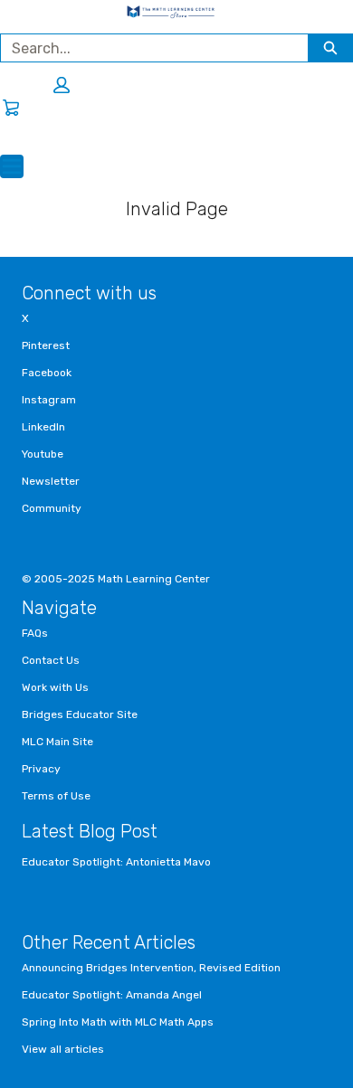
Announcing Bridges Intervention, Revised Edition (151, 967)
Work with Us (55, 687)
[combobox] (147, 47)
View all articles (63, 1049)
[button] (61, 85)
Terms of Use (56, 796)
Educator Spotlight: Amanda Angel (112, 995)
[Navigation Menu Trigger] (12, 166)
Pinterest (46, 345)
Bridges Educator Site (80, 714)
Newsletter (51, 481)
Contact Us (51, 660)
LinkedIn (43, 427)
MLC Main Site (57, 741)
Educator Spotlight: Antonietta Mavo (116, 862)
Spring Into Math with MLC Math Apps (118, 1022)
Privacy (41, 768)
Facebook (47, 372)
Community (51, 508)
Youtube (42, 454)
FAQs (35, 633)
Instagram (49, 399)
